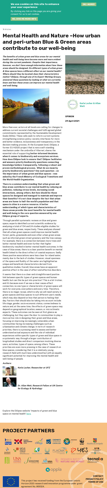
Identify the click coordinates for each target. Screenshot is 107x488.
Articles (7, 29)
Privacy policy (94, 479)
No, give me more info (24, 19)
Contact (98, 476)
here (28, 414)
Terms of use (95, 482)
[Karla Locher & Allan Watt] (72, 109)
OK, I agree (89, 4)
